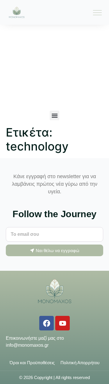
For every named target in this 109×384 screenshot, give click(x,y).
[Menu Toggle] (97, 12)
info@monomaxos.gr (27, 345)
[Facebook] (46, 323)
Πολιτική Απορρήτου (79, 362)
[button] (54, 115)
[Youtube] (62, 323)
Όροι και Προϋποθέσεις (32, 362)
